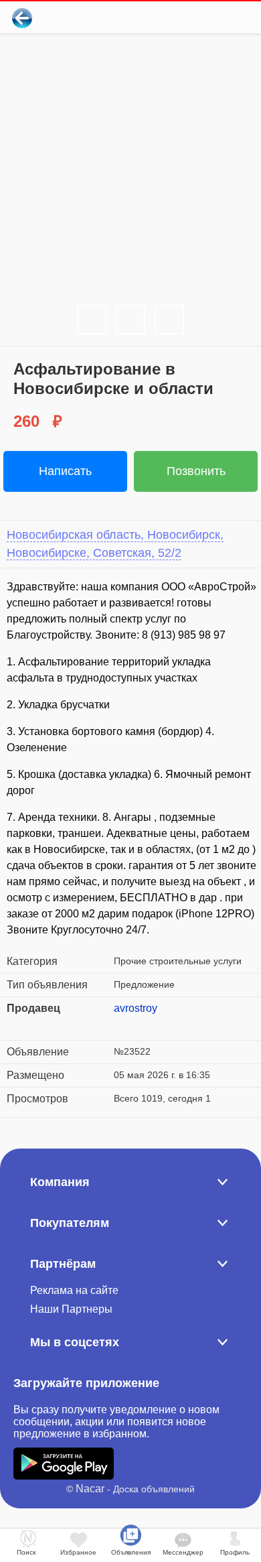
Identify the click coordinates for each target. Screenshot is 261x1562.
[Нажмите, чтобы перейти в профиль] (124, 1025)
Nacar (90, 1488)
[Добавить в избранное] (196, 18)
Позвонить (196, 471)
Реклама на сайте (74, 1290)
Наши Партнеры (71, 1309)
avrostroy (135, 1008)
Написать (65, 471)
